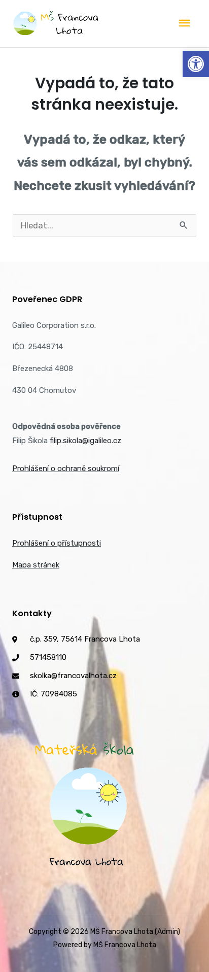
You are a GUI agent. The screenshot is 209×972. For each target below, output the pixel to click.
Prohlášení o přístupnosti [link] (56, 543)
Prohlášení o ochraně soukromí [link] (65, 468)
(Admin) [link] (167, 931)
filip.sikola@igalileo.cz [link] (85, 440)
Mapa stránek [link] (35, 564)
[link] (196, 64)
